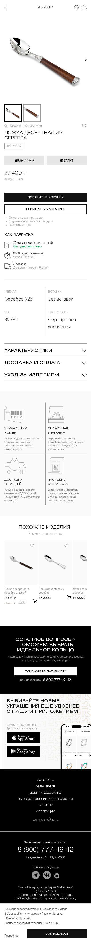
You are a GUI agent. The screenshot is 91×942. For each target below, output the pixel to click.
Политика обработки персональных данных (31, 923)
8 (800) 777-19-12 (46, 850)
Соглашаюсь (57, 934)
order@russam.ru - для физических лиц (46, 895)
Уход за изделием (31, 375)
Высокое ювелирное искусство (45, 799)
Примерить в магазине (45, 209)
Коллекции (45, 811)
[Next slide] (86, 60)
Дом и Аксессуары (45, 793)
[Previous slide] (5, 60)
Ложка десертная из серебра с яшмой (16, 591)
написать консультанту (45, 671)
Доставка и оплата (32, 363)
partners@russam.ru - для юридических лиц (45, 898)
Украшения (45, 786)
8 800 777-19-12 (57, 680)
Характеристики (28, 351)
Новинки (45, 805)
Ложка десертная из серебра (51, 591)
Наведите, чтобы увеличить (25, 125)
